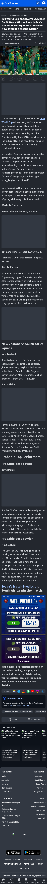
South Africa (6, 792)
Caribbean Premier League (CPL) (9, 810)
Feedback (28, 859)
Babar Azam (40, 784)
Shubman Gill (40, 776)
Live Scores (7, 9)
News (17, 9)
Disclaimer (24, 868)
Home (3, 882)
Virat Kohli (41, 788)
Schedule (11, 882)
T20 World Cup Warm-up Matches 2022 (17, 712)
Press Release (39, 802)
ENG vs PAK (27, 9)
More (43, 883)
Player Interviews (38, 806)
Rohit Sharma (40, 780)
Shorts (19, 882)
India (4, 776)
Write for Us (29, 864)
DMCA (40, 864)
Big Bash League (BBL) (10, 822)
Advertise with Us (12, 864)
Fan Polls (41, 818)
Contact (17, 859)
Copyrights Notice (38, 875)
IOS (11, 705)
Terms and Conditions (10, 875)
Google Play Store (22, 705)
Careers (38, 859)
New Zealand (7, 788)
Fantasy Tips (35, 882)
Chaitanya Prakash (10, 43)
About (8, 859)
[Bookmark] (27, 78)
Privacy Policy (25, 875)
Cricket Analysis (39, 814)
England (5, 784)
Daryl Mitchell (39, 792)
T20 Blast (5, 826)
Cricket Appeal (39, 810)
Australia (5, 780)
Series (26, 882)
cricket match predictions (18, 15)
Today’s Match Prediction (20, 586)
